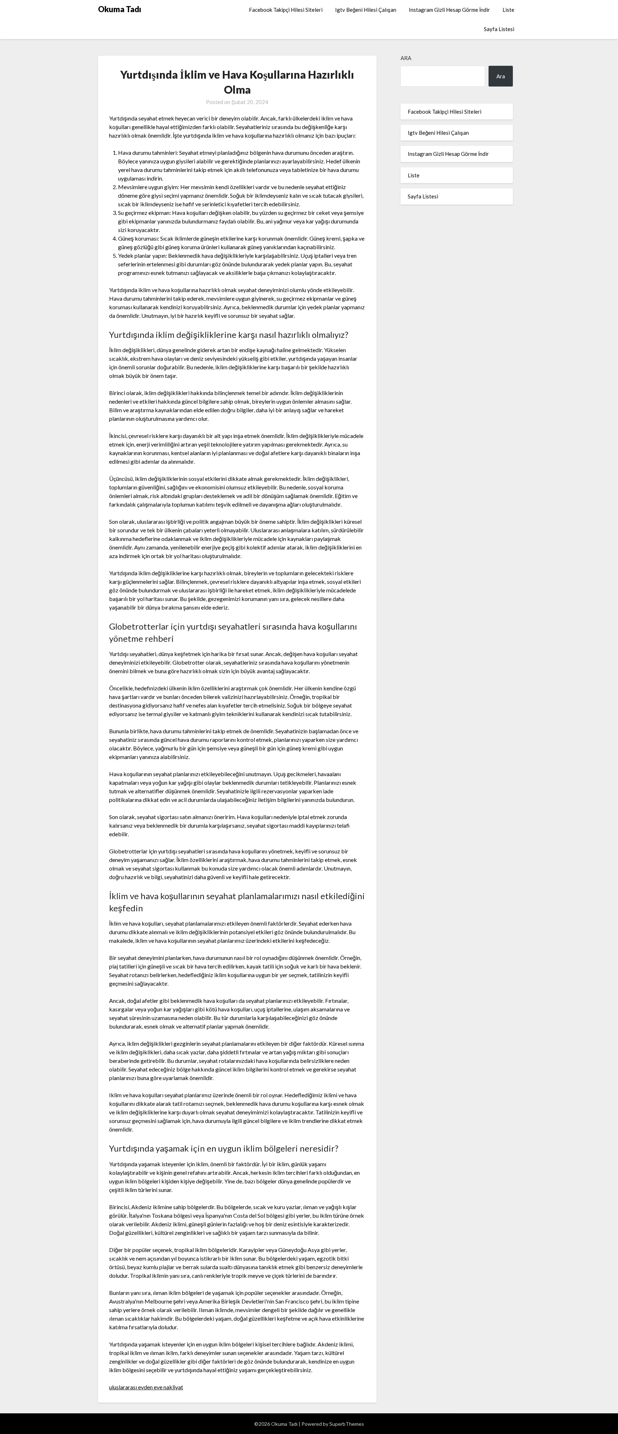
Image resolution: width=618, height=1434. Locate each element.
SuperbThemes (346, 1424)
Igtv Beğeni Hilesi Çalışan (365, 9)
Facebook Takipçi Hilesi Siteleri (286, 9)
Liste (508, 9)
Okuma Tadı (119, 9)
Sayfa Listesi (499, 29)
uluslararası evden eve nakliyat (146, 1387)
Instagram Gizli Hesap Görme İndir (449, 9)
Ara (406, 58)
